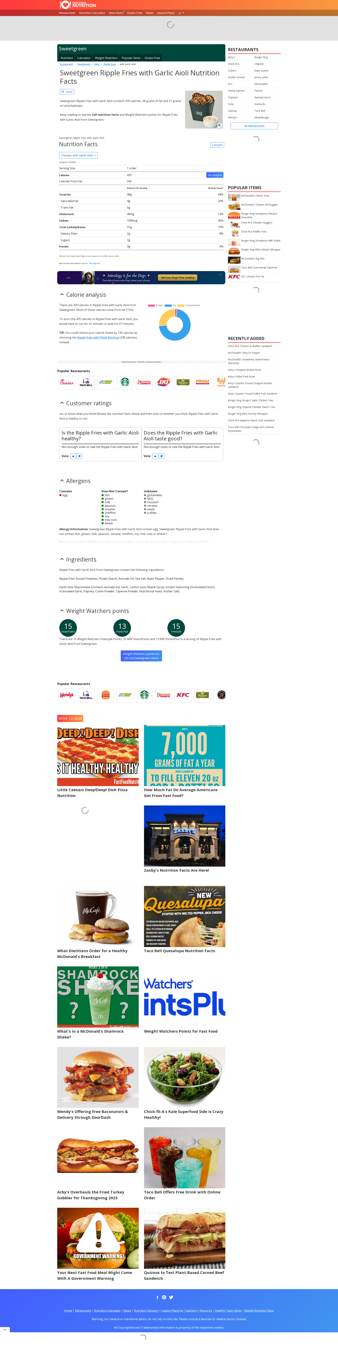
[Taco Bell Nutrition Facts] (86, 383)
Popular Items (131, 58)
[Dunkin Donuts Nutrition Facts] (144, 383)
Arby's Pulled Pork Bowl (241, 376)
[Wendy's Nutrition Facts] (67, 696)
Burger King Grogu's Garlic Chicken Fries (251, 400)
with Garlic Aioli (77, 155)
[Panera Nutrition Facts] (183, 383)
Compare (217, 145)
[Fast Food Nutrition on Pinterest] (163, 1298)
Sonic (231, 104)
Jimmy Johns (261, 77)
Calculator (84, 58)
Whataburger (261, 117)
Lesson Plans (165, 13)
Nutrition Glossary (146, 1311)
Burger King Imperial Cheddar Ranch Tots (251, 407)
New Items (116, 13)
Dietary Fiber (69, 233)
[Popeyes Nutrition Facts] (202, 383)
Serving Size (67, 168)
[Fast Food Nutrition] (78, 5)
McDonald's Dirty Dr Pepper (244, 352)
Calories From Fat (70, 181)
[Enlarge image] (219, 125)
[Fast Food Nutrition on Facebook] (156, 1298)
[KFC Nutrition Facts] (183, 696)
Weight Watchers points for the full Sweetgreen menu (141, 656)
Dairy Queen (261, 70)
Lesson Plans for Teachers (179, 1311)
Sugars (65, 240)
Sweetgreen (94, 263)
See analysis (215, 175)
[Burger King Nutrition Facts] (105, 696)
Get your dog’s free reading (177, 277)
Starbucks (259, 104)
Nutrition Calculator (92, 13)
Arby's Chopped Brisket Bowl (244, 369)
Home (68, 1311)
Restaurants (67, 13)
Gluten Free (134, 13)
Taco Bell (259, 110)
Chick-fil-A (233, 64)
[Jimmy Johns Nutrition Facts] (222, 696)
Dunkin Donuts (236, 77)
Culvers (232, 70)
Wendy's (232, 117)
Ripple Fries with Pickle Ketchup (98, 337)
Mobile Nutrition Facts (259, 1311)
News (149, 13)
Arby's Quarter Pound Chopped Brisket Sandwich (250, 385)
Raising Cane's (262, 97)
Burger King (261, 57)
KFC (230, 84)
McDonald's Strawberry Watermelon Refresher (248, 361)
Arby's (231, 57)
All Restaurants (254, 126)
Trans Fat (67, 207)
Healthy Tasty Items (228, 1311)
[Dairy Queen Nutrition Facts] (163, 383)
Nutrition (67, 58)
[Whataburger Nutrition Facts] (222, 383)
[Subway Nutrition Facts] (105, 383)
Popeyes (233, 97)
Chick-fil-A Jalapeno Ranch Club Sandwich (251, 420)
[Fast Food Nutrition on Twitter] (170, 1298)
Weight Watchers (106, 58)
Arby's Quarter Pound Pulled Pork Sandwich (252, 393)
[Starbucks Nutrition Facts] (125, 383)
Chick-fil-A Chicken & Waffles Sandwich (250, 346)
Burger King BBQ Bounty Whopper (248, 413)
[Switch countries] (181, 13)
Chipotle (259, 64)
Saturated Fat (69, 201)
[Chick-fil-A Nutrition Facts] (67, 383)
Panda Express (236, 90)
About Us (206, 1311)
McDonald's (261, 84)
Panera (258, 90)
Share (68, 91)
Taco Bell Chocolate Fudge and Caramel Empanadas (251, 428)
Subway (232, 110)
